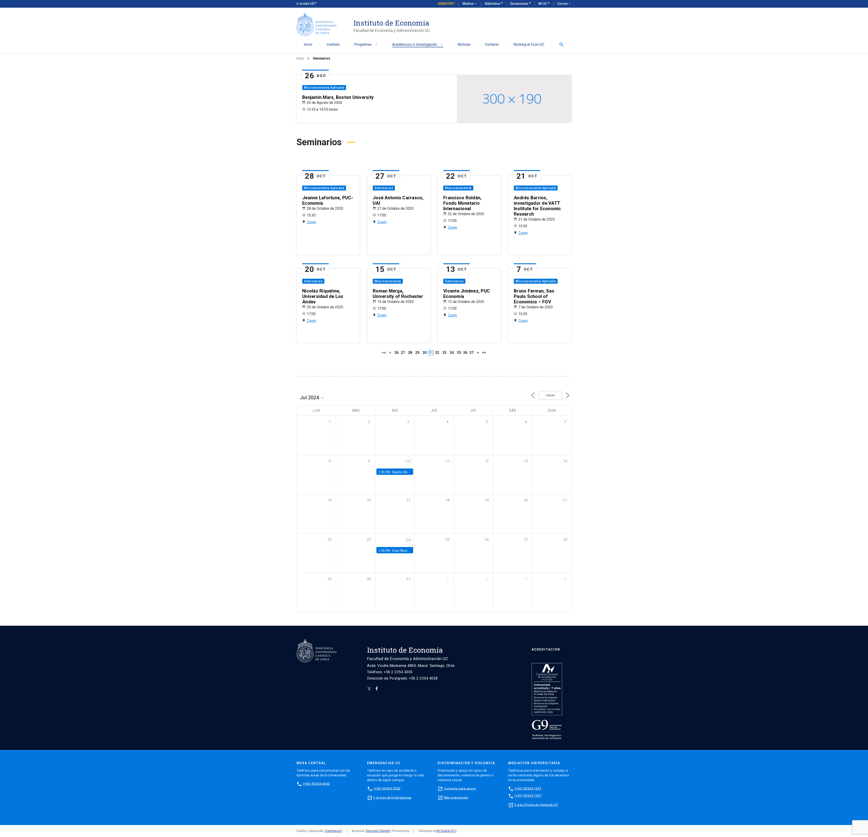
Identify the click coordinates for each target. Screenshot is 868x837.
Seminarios (384, 188)
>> (484, 352)
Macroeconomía (458, 188)
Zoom (311, 222)
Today (550, 395)
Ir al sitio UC (305, 3)
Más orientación (456, 797)
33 (444, 352)
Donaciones (519, 3)
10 (408, 461)
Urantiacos (332, 831)
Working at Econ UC (528, 45)
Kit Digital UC (445, 831)
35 (459, 352)
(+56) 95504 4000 (316, 783)
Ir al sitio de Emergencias (392, 797)
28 (410, 352)
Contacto (492, 45)
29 (417, 352)
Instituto (333, 45)
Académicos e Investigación (417, 45)
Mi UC (542, 3)
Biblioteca (492, 3)
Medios (469, 3)
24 (408, 540)
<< (384, 352)
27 (403, 352)
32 (437, 352)
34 (452, 352)
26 (396, 352)
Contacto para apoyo (460, 788)
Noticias (464, 45)
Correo (564, 3)
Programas (366, 45)
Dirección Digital (377, 831)
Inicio (308, 45)
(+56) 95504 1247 (528, 795)
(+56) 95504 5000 (387, 788)
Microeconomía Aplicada (324, 87)
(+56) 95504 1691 (528, 788)
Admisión (445, 3)
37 (471, 352)
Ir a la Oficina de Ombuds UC (536, 804)
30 (424, 352)
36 (465, 352)
